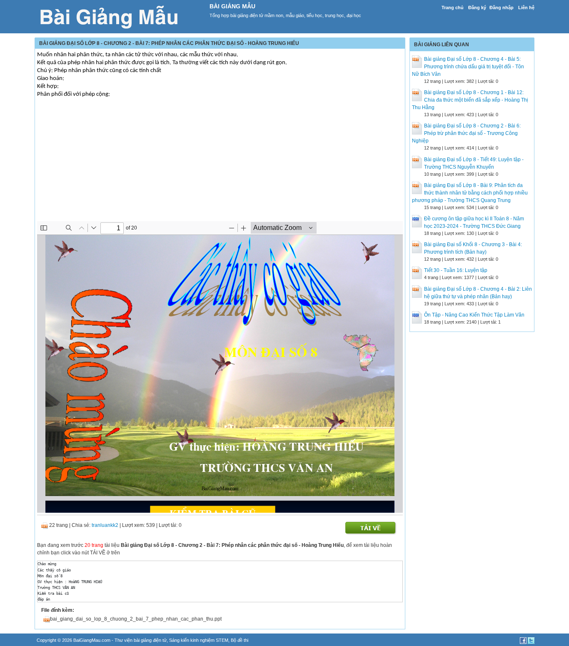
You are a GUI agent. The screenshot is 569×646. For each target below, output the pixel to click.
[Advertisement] (220, 163)
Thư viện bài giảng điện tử (141, 640)
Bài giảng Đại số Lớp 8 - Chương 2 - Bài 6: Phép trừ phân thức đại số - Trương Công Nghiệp (466, 133)
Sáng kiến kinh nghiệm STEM (198, 640)
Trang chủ (453, 7)
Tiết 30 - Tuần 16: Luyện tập (455, 270)
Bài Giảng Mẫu (232, 6)
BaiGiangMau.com (91, 640)
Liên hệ (526, 7)
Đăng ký (477, 7)
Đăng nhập (501, 7)
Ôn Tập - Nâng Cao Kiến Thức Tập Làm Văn (474, 315)
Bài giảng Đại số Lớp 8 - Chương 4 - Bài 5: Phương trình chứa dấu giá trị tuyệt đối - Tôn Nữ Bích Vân (468, 66)
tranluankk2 (105, 525)
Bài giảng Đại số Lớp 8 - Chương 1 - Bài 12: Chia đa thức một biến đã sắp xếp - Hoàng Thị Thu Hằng (470, 100)
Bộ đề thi (239, 640)
